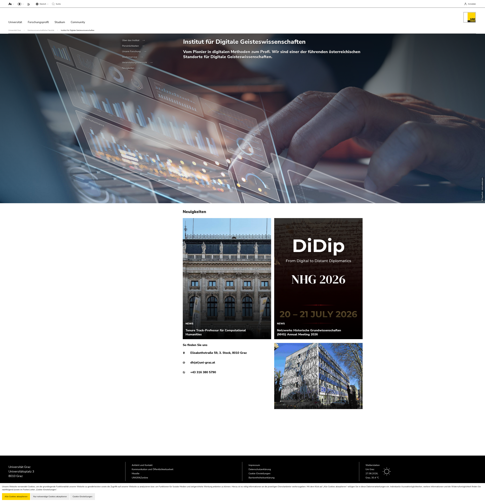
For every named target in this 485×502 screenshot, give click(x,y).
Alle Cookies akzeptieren (16, 496)
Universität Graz (14, 30)
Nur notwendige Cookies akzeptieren (50, 496)
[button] (10, 4)
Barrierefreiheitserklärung (262, 477)
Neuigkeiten (128, 68)
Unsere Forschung (131, 51)
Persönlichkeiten (130, 45)
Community (78, 22)
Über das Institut (131, 40)
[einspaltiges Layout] (29, 4)
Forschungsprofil (38, 22)
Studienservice (130, 57)
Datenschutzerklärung (260, 469)
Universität (15, 22)
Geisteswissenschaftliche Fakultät (41, 30)
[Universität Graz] (469, 18)
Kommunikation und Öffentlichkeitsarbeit (152, 469)
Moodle (135, 473)
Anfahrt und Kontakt (142, 465)
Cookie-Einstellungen (259, 473)
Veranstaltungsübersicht (135, 62)
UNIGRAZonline (140, 477)
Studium (60, 22)
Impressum (254, 465)
